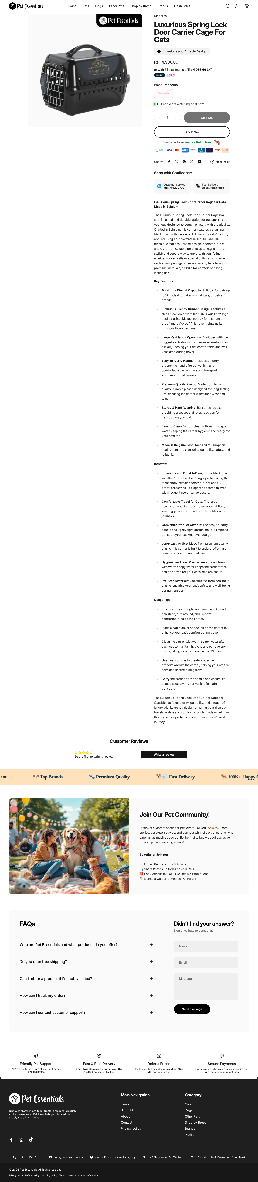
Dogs (188, 1110)
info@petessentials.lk (68, 1157)
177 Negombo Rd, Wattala (165, 1157)
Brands (190, 1128)
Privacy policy (131, 1128)
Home (125, 1104)
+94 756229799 (28, 1157)
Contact (126, 1122)
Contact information (88, 1175)
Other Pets (192, 1116)
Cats (188, 1104)
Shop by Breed (195, 1122)
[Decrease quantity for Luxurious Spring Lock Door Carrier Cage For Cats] (158, 117)
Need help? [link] (223, 161)
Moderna (160, 16)
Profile (189, 1135)
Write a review (164, 754)
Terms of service (67, 1175)
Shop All (127, 1110)
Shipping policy (49, 1175)
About (125, 1116)
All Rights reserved (50, 1169)
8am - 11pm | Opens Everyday (115, 1157)
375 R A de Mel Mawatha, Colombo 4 (220, 1157)
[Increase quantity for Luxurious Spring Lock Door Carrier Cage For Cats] (176, 117)
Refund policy (32, 1175)
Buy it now (192, 132)
